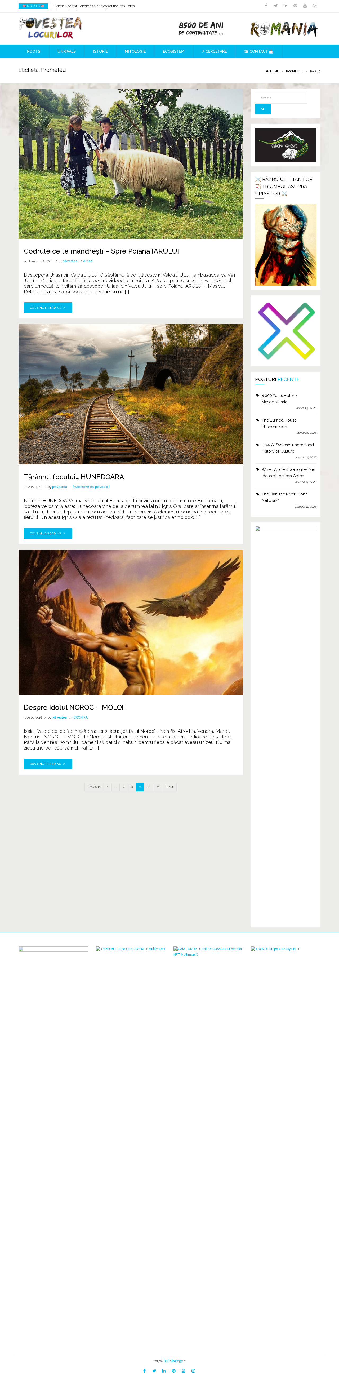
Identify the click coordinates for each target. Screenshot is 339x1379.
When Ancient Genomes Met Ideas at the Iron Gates (94, 6)
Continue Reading (46, 307)
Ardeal (88, 261)
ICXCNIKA (80, 717)
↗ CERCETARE (214, 51)
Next (169, 787)
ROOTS (33, 51)
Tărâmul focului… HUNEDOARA (74, 477)
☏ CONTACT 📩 (258, 51)
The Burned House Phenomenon (279, 423)
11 (158, 787)
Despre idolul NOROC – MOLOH (75, 707)
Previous (94, 787)
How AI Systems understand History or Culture (288, 448)
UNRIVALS (66, 51)
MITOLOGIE (135, 51)
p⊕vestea (70, 261)
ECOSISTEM (173, 51)
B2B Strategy (173, 1361)
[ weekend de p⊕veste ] (91, 487)
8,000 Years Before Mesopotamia (279, 398)
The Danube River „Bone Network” (285, 497)
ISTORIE (100, 51)
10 (149, 787)
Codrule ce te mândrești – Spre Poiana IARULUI (101, 251)
